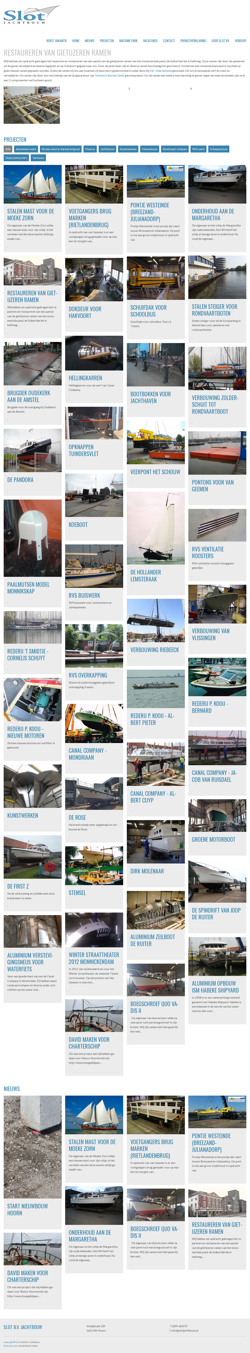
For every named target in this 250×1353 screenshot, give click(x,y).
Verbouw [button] (38, 157)
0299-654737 (180, 1326)
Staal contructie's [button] (16, 157)
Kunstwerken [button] (128, 149)
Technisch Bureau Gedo (109, 75)
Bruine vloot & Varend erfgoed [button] (61, 149)
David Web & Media (28, 1345)
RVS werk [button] (198, 149)
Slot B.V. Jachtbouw (31, 14)
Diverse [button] (90, 149)
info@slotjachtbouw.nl (185, 1330)
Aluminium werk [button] (26, 149)
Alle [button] (7, 149)
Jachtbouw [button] (107, 149)
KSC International (161, 70)
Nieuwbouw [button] (149, 149)
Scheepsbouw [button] (218, 149)
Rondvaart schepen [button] (175, 149)
